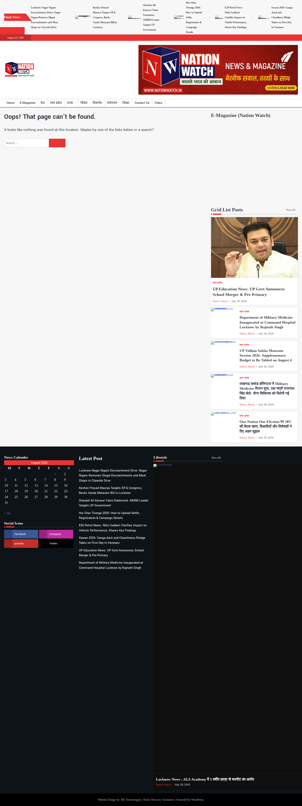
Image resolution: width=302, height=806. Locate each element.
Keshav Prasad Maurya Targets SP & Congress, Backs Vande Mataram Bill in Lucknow (105, 17)
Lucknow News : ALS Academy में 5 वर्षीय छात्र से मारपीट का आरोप (205, 779)
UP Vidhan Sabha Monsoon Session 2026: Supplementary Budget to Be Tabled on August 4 (266, 355)
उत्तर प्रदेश (56, 103)
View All (290, 209)
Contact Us (142, 103)
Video (158, 103)
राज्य (70, 103)
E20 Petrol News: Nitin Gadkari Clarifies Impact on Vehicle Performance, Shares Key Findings (236, 17)
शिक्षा (125, 103)
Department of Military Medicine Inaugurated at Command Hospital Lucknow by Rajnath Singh (267, 322)
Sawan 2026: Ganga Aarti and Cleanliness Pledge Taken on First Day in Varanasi (282, 17)
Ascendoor (168, 799)
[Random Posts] (289, 103)
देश (43, 103)
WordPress (197, 799)
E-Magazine (28, 103)
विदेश (84, 103)
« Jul (7, 513)
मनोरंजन (112, 103)
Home (11, 103)
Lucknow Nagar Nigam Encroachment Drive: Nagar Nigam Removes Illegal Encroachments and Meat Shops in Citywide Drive (46, 17)
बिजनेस (97, 103)
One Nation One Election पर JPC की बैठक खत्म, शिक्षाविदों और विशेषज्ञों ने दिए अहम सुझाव (266, 426)
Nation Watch (220, 301)
